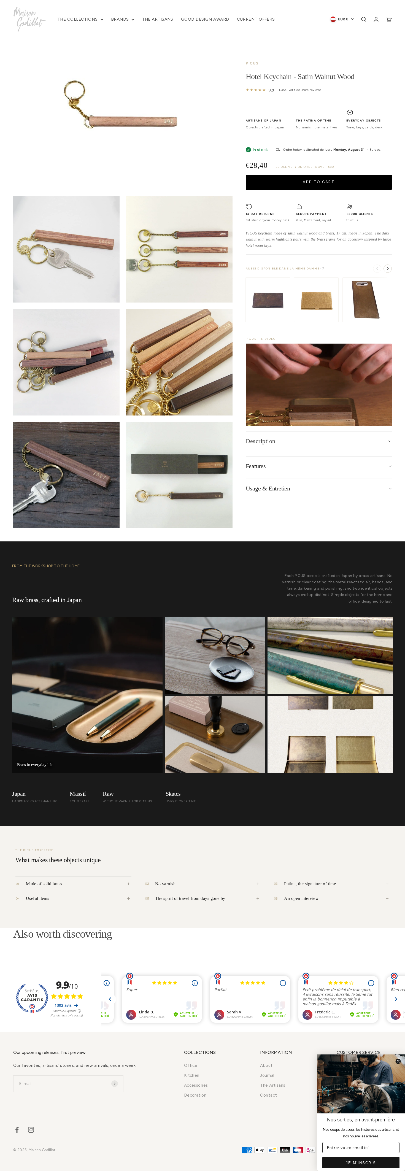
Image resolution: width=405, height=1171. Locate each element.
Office (191, 1065)
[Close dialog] (398, 1061)
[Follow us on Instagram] (31, 1130)
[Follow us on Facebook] (17, 1130)
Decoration (195, 1095)
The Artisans (272, 1085)
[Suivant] (388, 268)
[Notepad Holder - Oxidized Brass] (364, 299)
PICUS (252, 63)
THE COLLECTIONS (77, 19)
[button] (319, 385)
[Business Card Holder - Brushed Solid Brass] (316, 299)
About (266, 1065)
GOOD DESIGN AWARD (205, 19)
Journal (267, 1075)
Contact (268, 1095)
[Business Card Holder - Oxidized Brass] (267, 299)
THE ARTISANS (157, 19)
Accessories (196, 1085)
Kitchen (191, 1075)
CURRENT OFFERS (256, 19)
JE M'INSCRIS (361, 1163)
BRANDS (120, 19)
